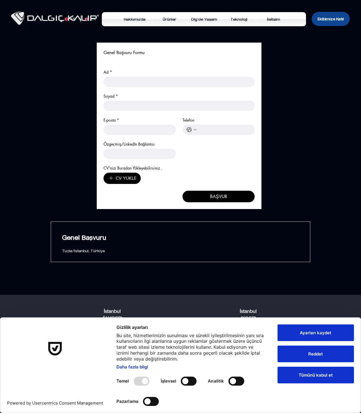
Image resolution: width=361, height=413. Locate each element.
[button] (169, 19)
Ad (108, 72)
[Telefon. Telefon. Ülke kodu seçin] (191, 129)
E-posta (111, 120)
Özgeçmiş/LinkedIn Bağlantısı (129, 144)
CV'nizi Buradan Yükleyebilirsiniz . (133, 168)
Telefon (188, 120)
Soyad (111, 96)
